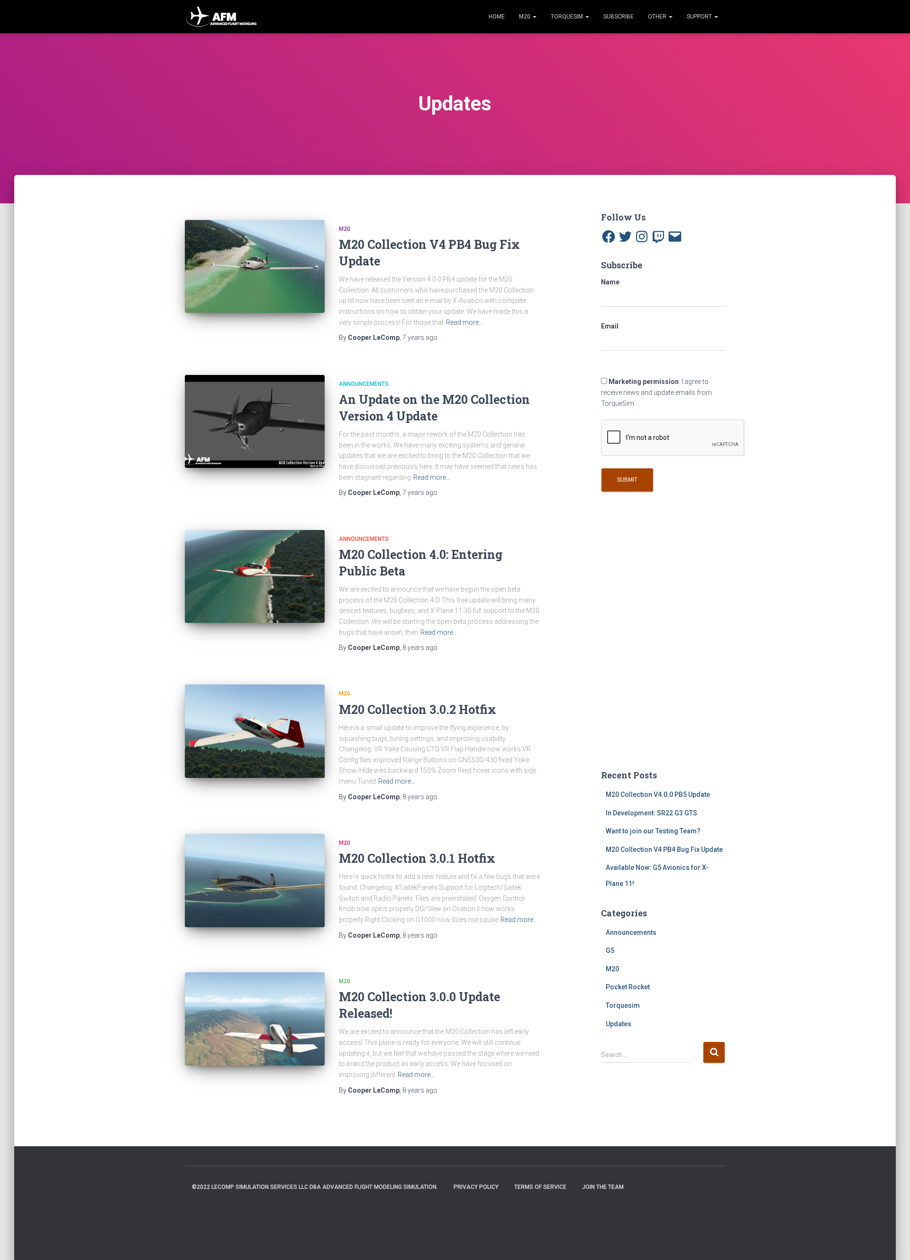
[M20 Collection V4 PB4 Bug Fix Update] (255, 266)
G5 (610, 950)
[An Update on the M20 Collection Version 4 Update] (255, 421)
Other (658, 16)
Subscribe (618, 16)
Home (497, 16)
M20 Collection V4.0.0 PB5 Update (658, 794)
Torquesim (623, 1005)
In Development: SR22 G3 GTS (651, 813)
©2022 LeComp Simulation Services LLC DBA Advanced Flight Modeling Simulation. (315, 1187)
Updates (618, 1024)
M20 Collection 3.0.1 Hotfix (417, 858)
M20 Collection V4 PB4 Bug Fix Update (664, 849)
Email (610, 326)
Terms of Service (540, 1187)
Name (610, 282)
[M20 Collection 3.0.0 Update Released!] (255, 1019)
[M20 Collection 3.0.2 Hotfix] (255, 731)
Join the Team (603, 1187)
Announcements (364, 384)
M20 (525, 16)
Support (700, 16)
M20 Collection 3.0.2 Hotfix (417, 709)
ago (419, 337)
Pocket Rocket (628, 987)
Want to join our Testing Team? (653, 831)
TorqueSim (567, 16)
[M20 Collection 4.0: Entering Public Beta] (255, 576)
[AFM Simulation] (221, 16)
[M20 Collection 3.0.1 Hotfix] (255, 880)
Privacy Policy (476, 1187)
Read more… (464, 322)
